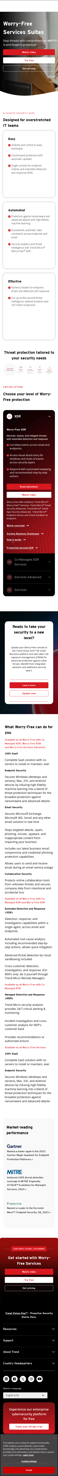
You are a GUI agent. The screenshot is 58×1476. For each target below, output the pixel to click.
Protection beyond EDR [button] (20, 548)
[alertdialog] (29, 1455)
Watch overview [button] (16, 525)
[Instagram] (31, 1379)
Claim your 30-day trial (25, 1426)
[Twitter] (23, 1379)
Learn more (28, 685)
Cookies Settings (29, 1461)
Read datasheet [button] (29, 486)
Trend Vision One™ (16, 1313)
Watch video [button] (29, 52)
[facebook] (14, 1379)
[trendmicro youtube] (40, 1379)
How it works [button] (14, 539)
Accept (29, 1470)
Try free (18, 59)
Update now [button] (29, 693)
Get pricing (29, 68)
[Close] (54, 1438)
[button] (25, 1395)
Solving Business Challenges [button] (23, 533)
